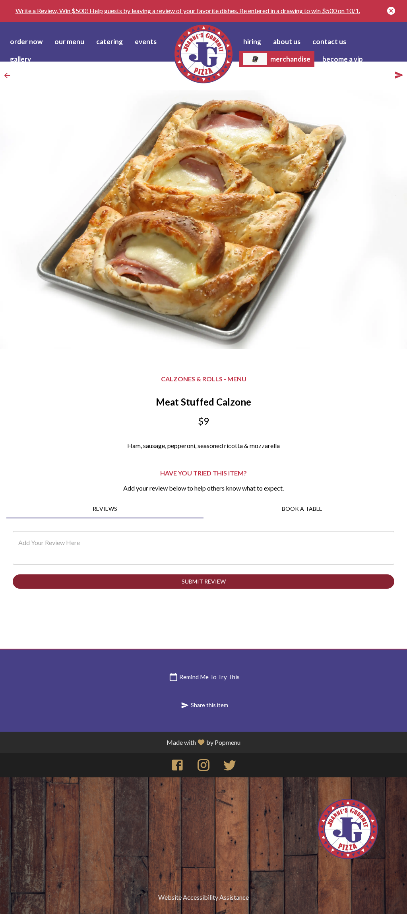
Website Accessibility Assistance (203, 897)
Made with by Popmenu (203, 742)
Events (146, 41)
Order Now (26, 41)
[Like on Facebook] (177, 767)
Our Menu (69, 41)
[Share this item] (399, 75)
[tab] (105, 508)
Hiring (252, 41)
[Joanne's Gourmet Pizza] (203, 53)
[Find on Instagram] (203, 767)
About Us (286, 41)
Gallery (20, 59)
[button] (9, 75)
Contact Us (329, 41)
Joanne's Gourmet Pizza (348, 829)
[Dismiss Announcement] (391, 10)
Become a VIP (342, 59)
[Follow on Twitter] (230, 767)
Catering (109, 41)
